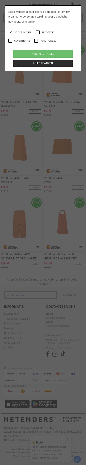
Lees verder (28, 21)
